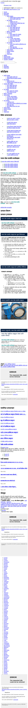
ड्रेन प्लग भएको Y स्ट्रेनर (12, 120)
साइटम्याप (9, 502)
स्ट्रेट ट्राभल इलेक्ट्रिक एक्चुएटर (9, 432)
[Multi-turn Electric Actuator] (7, 417)
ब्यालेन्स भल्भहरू (10, 51)
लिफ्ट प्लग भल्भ (13, 47)
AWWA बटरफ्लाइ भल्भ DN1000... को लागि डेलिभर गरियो (14, 468)
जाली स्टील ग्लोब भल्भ (15, 41)
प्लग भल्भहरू (9, 42)
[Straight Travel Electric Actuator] (9, 429)
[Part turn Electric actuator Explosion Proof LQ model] (13, 411)
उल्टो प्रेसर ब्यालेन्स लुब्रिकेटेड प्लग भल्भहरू (17, 103)
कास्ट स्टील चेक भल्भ (15, 28)
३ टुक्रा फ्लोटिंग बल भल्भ (12, 155)
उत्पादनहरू (6, 14)
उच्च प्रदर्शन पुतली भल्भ (15, 19)
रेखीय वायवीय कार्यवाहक (7, 444)
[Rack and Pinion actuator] (6, 435)
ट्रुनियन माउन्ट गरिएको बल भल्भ (17, 23)
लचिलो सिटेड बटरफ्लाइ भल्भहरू (17, 17)
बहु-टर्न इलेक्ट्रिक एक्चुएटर (8, 420)
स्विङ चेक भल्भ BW (15, 503)
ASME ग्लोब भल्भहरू (15, 38)
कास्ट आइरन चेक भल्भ (15, 27)
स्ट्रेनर (8, 52)
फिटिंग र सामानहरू (11, 31)
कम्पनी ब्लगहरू (7, 56)
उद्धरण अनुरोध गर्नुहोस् (5, 499)
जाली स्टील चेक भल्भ (14, 30)
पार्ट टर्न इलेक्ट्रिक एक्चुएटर (8, 426)
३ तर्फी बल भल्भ (13, 24)
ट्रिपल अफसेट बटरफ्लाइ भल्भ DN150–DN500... (12, 462)
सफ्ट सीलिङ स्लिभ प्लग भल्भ (16, 48)
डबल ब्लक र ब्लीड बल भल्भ (13, 147)
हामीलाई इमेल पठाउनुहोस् (6, 207)
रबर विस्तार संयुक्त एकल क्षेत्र (13, 128)
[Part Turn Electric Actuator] (7, 423)
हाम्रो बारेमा (6, 13)
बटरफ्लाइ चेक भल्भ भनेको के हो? (8, 480)
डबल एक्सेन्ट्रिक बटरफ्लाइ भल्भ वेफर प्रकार (12, 504)
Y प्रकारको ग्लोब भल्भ (6, 503)
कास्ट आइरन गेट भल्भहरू (15, 34)
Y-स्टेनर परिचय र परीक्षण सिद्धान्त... (8, 486)
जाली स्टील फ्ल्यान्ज (11, 124)
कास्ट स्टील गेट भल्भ (14, 35)
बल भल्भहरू (9, 20)
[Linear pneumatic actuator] (7, 441)
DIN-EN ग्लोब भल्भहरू (15, 40)
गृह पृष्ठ (5, 12)
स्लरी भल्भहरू (10, 49)
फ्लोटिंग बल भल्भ (13, 21)
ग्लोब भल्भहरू (10, 37)
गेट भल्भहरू (9, 33)
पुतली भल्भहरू (10, 16)
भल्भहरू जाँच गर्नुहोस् (11, 26)
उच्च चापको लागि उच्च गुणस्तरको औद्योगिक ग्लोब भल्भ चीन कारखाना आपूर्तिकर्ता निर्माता (14, 366)
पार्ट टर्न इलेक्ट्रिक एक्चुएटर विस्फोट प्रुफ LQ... (13, 414)
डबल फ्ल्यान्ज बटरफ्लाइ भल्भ (13, 132)
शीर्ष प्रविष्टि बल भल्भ (11, 143)
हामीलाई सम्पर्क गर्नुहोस (9, 58)
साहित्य (5, 55)
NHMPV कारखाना (8, 59)
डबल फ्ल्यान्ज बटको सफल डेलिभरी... (9, 474)
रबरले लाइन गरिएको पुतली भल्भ (14, 506)
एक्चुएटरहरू (9, 54)
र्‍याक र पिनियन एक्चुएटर (10, 364)
